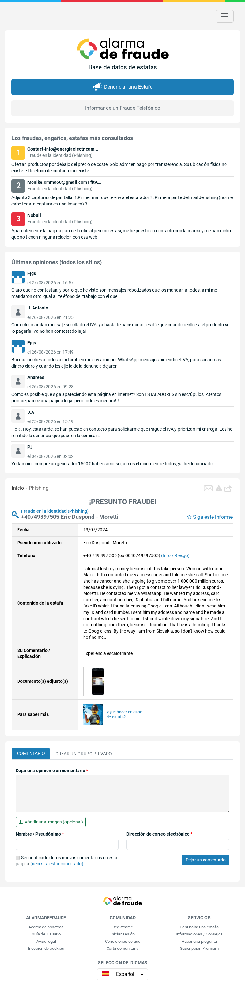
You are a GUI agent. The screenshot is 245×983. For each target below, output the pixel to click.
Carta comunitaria (122, 948)
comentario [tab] (31, 753)
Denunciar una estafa (199, 927)
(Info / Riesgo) (175, 555)
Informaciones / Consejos (199, 934)
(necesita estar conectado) (56, 863)
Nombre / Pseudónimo (40, 834)
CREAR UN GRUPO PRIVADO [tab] (84, 753)
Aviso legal (46, 941)
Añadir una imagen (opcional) (53, 821)
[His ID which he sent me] (98, 680)
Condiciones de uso (122, 941)
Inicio (18, 488)
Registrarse (122, 927)
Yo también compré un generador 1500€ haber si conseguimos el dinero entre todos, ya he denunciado (112, 463)
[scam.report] (219, 488)
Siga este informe (213, 517)
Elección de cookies (46, 948)
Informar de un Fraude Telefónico (122, 108)
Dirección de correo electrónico (159, 834)
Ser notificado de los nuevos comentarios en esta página (66, 861)
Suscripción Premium (199, 948)
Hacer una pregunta (199, 941)
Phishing (38, 488)
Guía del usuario (46, 934)
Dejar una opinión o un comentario (52, 770)
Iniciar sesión (122, 934)
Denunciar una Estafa (128, 87)
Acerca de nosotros (45, 927)
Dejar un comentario (206, 859)
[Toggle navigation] (225, 16)
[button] (228, 488)
